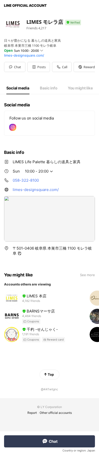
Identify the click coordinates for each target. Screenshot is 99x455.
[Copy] (19, 253)
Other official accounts (56, 413)
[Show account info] (73, 23)
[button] (38, 67)
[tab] (17, 88)
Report (32, 413)
